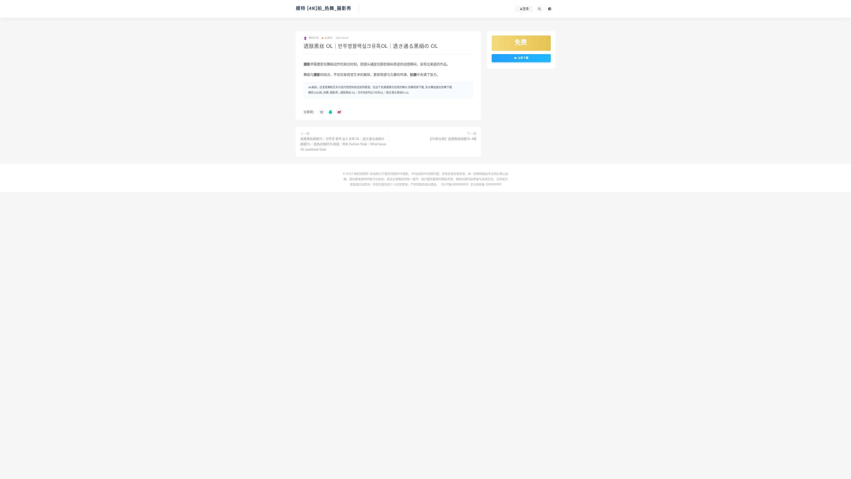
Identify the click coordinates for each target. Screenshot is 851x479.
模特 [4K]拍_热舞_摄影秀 (323, 8)
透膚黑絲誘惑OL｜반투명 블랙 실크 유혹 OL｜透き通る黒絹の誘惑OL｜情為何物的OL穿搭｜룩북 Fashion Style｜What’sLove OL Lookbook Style (343, 144)
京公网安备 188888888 (485, 184)
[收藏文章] (321, 112)
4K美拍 (328, 38)
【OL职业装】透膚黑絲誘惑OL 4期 (452, 139)
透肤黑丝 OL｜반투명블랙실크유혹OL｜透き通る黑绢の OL (374, 92)
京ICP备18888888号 (455, 184)
